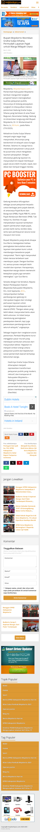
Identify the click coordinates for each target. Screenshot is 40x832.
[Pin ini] (19, 463)
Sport (5, 695)
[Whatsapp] (6, 468)
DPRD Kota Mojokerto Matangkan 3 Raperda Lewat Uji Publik (24, 527)
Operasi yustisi (9, 709)
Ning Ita (6, 714)
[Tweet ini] (13, 463)
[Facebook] (20, 434)
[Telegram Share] (26, 463)
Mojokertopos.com (21, 88)
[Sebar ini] (6, 463)
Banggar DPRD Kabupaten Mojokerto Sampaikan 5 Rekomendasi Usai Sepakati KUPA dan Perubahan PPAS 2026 (26, 492)
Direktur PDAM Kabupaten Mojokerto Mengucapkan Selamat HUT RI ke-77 (18, 729)
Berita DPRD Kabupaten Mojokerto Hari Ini (19, 700)
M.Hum (15, 125)
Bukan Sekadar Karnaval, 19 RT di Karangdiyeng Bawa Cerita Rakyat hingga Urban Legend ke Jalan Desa (26, 510)
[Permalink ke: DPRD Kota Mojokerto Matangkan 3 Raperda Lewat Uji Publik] (9, 528)
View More (20, 638)
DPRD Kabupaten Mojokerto (14, 723)
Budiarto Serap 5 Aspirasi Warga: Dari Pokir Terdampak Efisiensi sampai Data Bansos (11, 627)
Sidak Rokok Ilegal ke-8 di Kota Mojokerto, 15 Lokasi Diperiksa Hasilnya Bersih (26, 517)
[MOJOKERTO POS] (11, 2)
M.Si (23, 291)
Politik (5, 690)
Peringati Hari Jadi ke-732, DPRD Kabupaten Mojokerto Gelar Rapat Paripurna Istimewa (10, 450)
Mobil (5, 686)
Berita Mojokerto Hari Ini (12, 718)
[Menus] (37, 2)
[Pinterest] (31, 434)
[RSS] (7, 437)
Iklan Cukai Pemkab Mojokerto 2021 (17, 704)
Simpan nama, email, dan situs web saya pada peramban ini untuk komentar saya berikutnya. (19, 590)
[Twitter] (26, 434)
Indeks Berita (5, 829)
